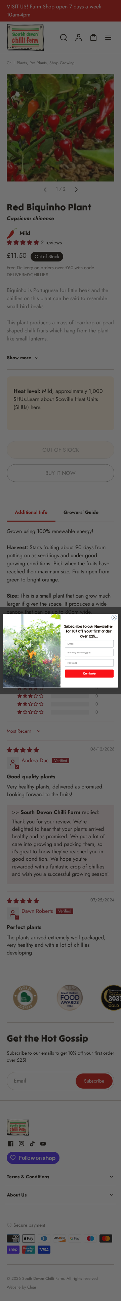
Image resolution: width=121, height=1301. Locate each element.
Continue (89, 673)
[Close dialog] (114, 617)
